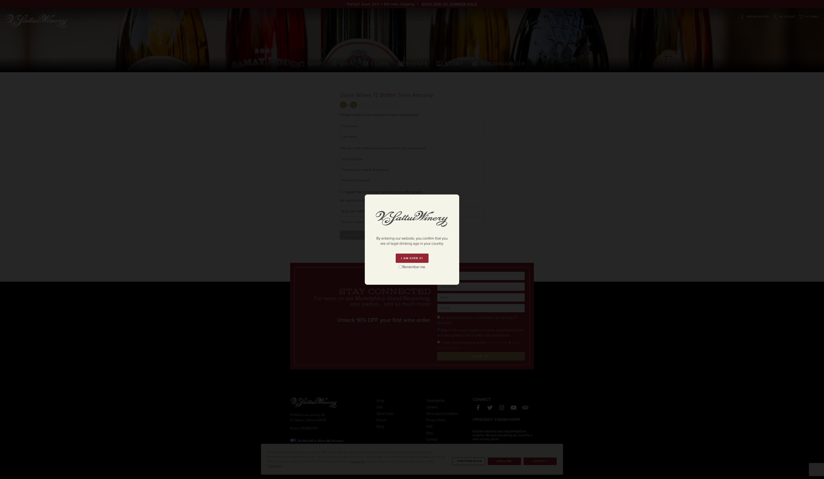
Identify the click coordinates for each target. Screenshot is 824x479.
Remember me (413, 267)
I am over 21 (412, 258)
